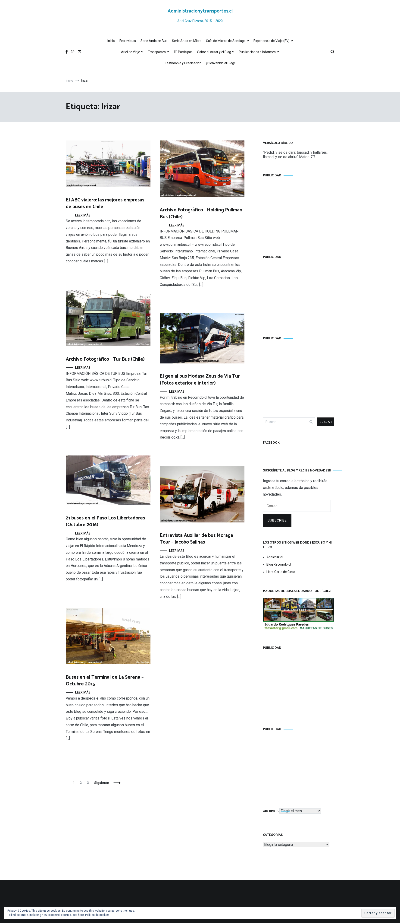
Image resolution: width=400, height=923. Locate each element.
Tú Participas (183, 52)
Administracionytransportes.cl (200, 11)
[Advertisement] (298, 212)
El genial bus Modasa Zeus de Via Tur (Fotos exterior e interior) (200, 379)
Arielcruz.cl (274, 557)
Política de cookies (97, 915)
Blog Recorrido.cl (278, 564)
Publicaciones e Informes (257, 52)
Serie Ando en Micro (186, 41)
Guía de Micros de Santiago (226, 41)
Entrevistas (127, 41)
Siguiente (101, 783)
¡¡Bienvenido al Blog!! (220, 63)
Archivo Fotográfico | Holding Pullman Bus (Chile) (201, 213)
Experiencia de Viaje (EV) (271, 41)
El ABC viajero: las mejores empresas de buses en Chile (105, 203)
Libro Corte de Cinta (280, 572)
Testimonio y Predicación (183, 63)
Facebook (271, 443)
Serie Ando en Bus (154, 41)
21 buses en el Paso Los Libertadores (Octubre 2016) (105, 521)
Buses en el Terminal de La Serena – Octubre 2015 (105, 680)
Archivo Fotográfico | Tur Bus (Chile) (105, 359)
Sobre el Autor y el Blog (214, 52)
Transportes (157, 52)
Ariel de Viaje (130, 52)
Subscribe (277, 520)
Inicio (111, 41)
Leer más (83, 215)
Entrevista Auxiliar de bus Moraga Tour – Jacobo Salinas (196, 539)
